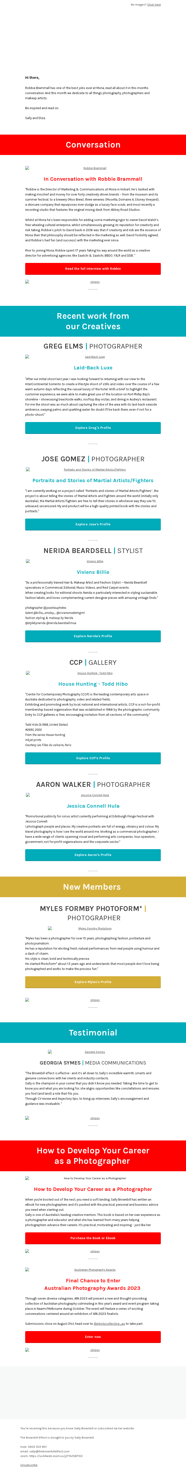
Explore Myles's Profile (93, 982)
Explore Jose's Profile (93, 524)
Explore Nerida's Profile (93, 636)
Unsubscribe (29, 1465)
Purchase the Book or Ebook (93, 1238)
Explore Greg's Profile (93, 428)
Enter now (93, 1337)
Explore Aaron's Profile (93, 855)
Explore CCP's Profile (93, 758)
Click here (154, 4)
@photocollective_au (109, 1324)
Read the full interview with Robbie (93, 269)
